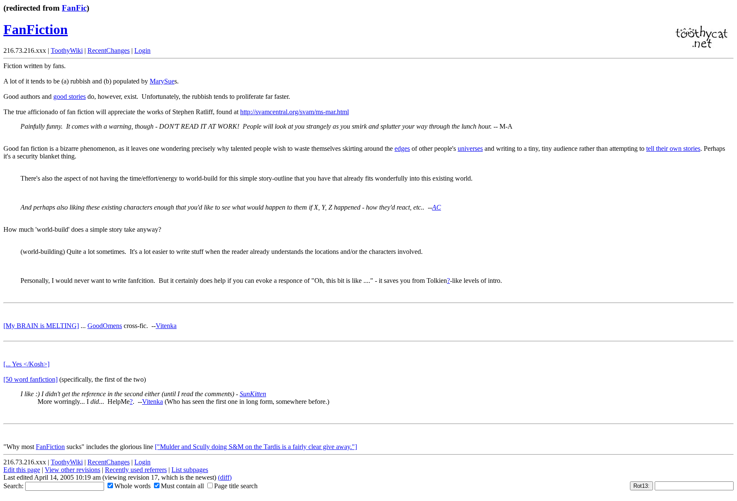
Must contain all (182, 485)
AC (436, 207)
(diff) (225, 477)
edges (402, 148)
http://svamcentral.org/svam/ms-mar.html (294, 111)
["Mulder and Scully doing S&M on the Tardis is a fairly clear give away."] (256, 446)
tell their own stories (673, 148)
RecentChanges (108, 50)
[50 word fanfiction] (30, 379)
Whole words (132, 485)
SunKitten (253, 393)
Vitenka (166, 325)
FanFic (74, 7)
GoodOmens (104, 325)
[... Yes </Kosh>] (26, 364)
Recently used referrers (136, 469)
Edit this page (21, 469)
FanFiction (35, 29)
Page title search (236, 485)
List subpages (189, 469)
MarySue (162, 81)
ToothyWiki (67, 50)
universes (470, 148)
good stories (69, 96)
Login (142, 50)
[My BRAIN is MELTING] (41, 325)
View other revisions (72, 469)
